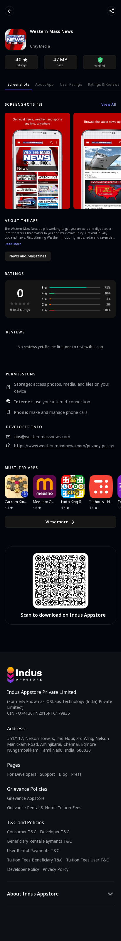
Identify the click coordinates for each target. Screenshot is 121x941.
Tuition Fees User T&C (87, 860)
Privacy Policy (55, 869)
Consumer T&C (21, 831)
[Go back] (9, 11)
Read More (13, 244)
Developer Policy (23, 869)
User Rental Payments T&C (33, 850)
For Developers (21, 774)
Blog (63, 774)
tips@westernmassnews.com (42, 436)
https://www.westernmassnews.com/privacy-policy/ (64, 445)
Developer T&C (54, 831)
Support (47, 774)
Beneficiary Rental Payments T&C (39, 841)
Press (76, 774)
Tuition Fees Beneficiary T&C (35, 860)
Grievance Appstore (26, 798)
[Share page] (111, 11)
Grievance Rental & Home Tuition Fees (44, 807)
